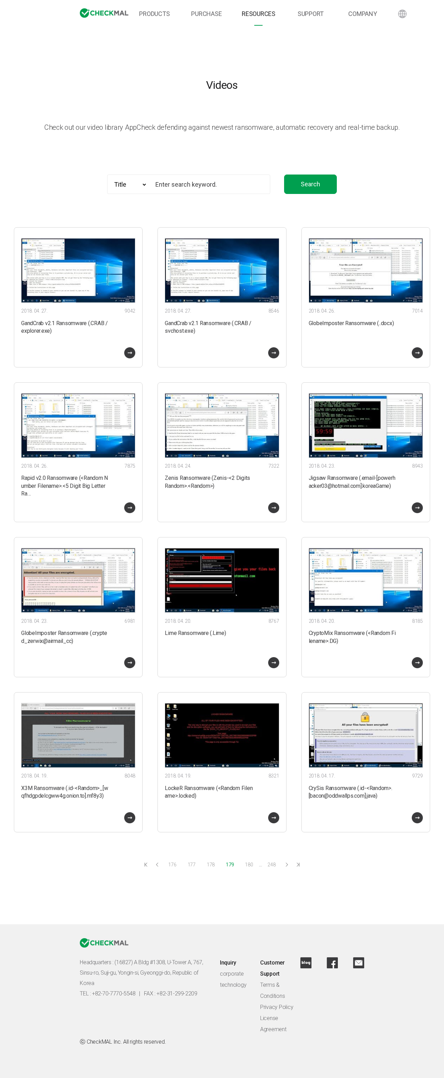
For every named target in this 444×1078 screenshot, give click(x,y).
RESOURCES (258, 13)
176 (172, 864)
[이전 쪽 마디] (157, 864)
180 (249, 864)
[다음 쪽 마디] (287, 864)
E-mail (358, 962)
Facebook (332, 962)
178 (211, 864)
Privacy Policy (276, 1007)
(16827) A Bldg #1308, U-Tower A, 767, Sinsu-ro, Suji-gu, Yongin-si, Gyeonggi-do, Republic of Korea (141, 972)
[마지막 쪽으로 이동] (298, 864)
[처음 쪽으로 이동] (146, 864)
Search (310, 184)
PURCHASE (206, 13)
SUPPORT (311, 13)
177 (192, 864)
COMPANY (362, 13)
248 (271, 864)
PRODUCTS (154, 13)
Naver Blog (305, 962)
